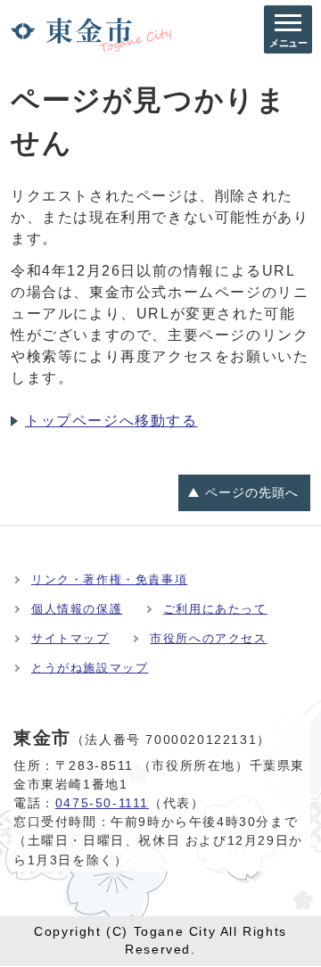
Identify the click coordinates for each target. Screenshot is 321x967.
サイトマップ (70, 638)
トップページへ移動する (111, 420)
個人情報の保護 (76, 609)
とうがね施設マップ (89, 667)
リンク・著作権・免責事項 (109, 579)
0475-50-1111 (102, 803)
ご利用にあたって (215, 609)
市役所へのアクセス (208, 638)
